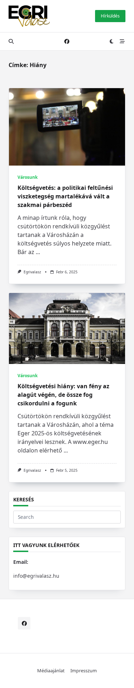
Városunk (28, 177)
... (38, 252)
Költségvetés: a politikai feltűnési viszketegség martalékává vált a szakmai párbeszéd (65, 196)
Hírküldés (110, 16)
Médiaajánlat (51, 670)
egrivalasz (32, 271)
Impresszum (83, 670)
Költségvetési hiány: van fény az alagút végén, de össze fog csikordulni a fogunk (63, 394)
